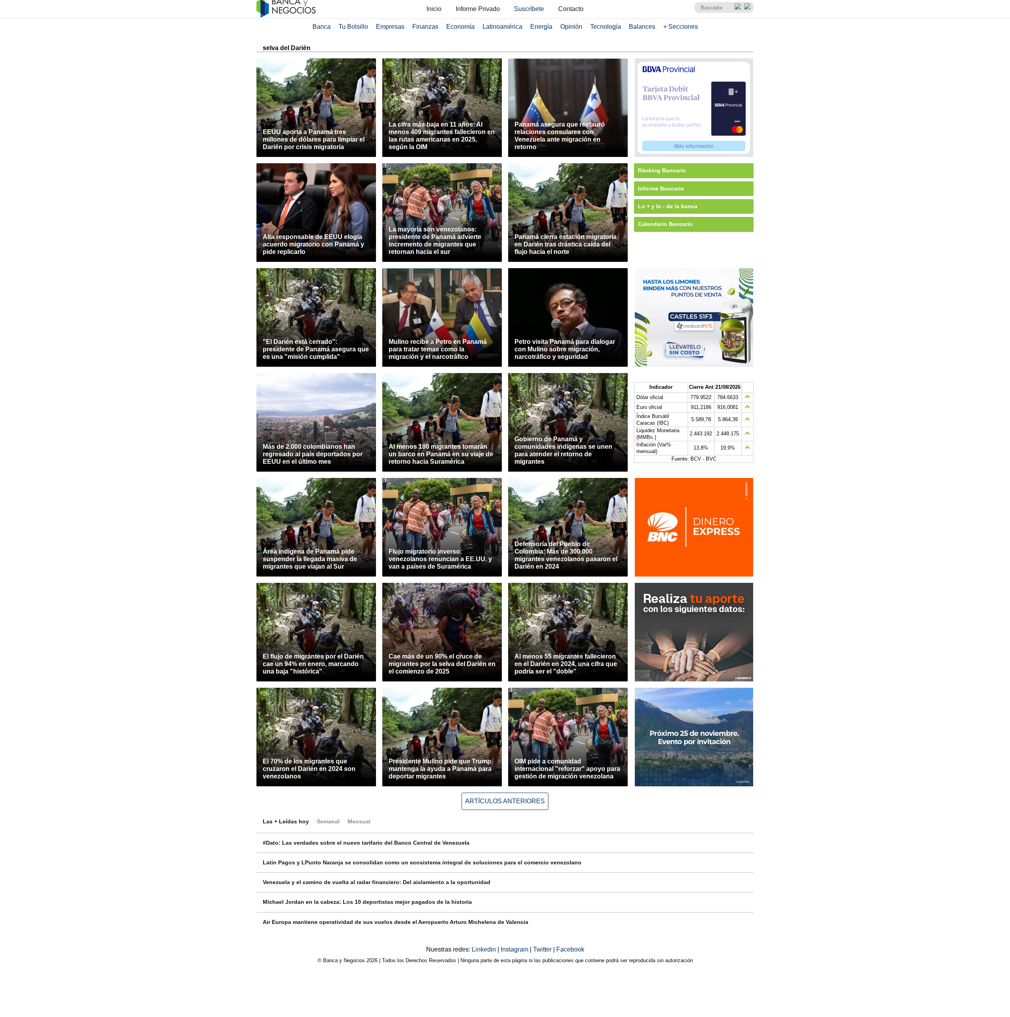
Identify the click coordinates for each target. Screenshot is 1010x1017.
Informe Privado (478, 9)
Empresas (390, 26)
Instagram (515, 949)
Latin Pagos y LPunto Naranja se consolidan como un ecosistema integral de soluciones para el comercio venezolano (422, 862)
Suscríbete (529, 9)
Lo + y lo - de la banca (668, 206)
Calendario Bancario (665, 224)
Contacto (571, 9)
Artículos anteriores (505, 801)
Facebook (570, 949)
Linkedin (485, 949)
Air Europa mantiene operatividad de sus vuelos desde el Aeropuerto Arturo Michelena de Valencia (395, 922)
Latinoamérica (502, 26)
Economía (460, 26)
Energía (541, 26)
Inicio (433, 9)
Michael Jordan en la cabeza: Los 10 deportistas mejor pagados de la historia (367, 902)
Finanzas (425, 26)
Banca (321, 26)
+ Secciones (680, 26)
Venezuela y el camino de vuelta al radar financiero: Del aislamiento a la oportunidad (376, 882)
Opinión (571, 26)
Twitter (543, 949)
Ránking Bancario (662, 170)
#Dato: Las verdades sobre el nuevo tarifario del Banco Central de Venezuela (366, 843)
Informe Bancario (661, 188)
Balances (642, 26)
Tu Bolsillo (353, 26)
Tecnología (605, 26)
